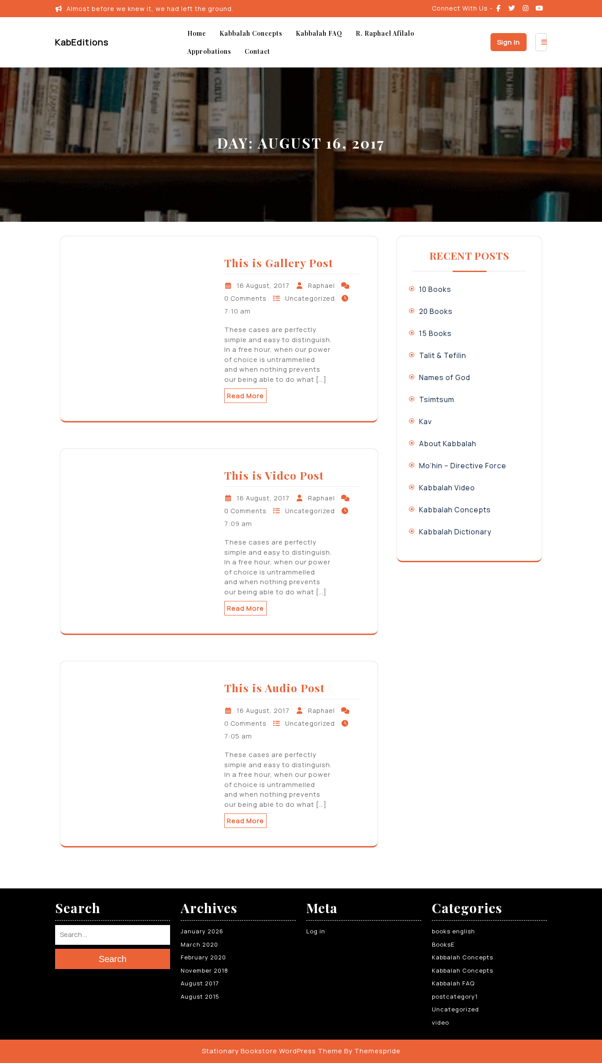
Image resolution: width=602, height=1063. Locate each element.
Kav (425, 421)
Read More (245, 395)
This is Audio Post (274, 687)
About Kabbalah (447, 443)
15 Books (435, 333)
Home (196, 33)
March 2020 (199, 944)
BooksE (443, 944)
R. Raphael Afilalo (385, 33)
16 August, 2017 (263, 285)
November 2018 (204, 970)
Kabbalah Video (447, 487)
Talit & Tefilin (442, 355)
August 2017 (200, 983)
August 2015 (200, 996)
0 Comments (245, 298)
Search (112, 959)
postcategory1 (455, 996)
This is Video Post (274, 475)
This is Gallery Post (278, 262)
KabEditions (81, 42)
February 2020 (203, 957)
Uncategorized (310, 298)
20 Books (436, 311)
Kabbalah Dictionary (455, 532)
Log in (315, 931)
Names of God (444, 377)
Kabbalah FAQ (319, 33)
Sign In (508, 42)
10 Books (435, 289)
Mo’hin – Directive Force (462, 465)
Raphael (321, 285)
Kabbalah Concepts (250, 33)
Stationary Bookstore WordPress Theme (272, 1051)
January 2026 (202, 931)
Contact (257, 51)
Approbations (209, 51)
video (440, 1022)
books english (453, 931)
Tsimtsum (436, 399)
